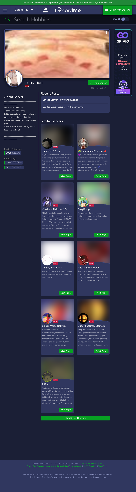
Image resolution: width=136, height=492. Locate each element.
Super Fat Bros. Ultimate (91, 325)
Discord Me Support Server (92, 463)
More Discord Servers (75, 417)
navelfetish (14, 162)
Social (13, 152)
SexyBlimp (84, 209)
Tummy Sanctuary (52, 267)
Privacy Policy (62, 466)
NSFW (114, 19)
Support (106, 466)
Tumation (34, 82)
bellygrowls (14, 167)
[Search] (7, 19)
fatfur (45, 384)
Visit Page (66, 176)
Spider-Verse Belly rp (54, 325)
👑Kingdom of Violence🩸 (92, 151)
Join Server (101, 83)
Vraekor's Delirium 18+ (54, 209)
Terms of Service (75, 466)
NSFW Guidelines (90, 466)
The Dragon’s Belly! (88, 267)
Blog (100, 466)
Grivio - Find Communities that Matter (41, 466)
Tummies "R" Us (51, 151)
